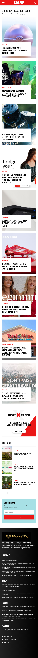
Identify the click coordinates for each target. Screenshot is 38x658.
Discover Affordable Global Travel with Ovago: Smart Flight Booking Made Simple (14, 396)
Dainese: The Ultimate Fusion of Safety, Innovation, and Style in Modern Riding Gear (18, 572)
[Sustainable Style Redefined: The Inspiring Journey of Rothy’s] (19, 210)
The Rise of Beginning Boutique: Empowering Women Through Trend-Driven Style (15, 309)
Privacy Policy (8, 636)
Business (5, 171)
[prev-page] (3, 493)
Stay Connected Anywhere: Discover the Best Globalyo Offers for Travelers (14, 94)
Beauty (4, 44)
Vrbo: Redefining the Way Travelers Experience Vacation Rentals (24, 483)
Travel (4, 390)
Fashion (5, 217)
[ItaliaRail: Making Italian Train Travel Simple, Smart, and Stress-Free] (7, 467)
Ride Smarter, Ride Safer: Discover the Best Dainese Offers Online (13, 137)
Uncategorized (7, 344)
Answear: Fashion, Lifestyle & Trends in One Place (17, 575)
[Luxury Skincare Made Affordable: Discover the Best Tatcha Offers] (19, 37)
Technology (6, 87)
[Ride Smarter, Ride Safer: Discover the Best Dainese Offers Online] (19, 124)
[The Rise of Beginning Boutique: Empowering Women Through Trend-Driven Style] (19, 296)
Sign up (19, 517)
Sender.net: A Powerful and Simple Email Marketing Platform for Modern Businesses (14, 179)
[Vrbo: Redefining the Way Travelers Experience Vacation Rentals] (7, 482)
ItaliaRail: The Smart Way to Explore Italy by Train (22, 454)
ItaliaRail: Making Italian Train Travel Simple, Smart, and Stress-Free (24, 468)
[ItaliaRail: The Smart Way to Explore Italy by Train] (7, 453)
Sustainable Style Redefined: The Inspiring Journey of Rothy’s (14, 223)
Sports (4, 131)
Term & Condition (10, 640)
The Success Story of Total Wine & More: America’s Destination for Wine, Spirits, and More (14, 351)
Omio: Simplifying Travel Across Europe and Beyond (17, 597)
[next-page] (6, 493)
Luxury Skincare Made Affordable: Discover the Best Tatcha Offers (15, 51)
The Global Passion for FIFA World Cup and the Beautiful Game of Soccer (14, 266)
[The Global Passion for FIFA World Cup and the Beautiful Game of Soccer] (19, 253)
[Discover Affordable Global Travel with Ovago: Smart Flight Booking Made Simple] (19, 383)
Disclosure (7, 643)
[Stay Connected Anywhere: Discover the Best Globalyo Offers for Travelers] (19, 81)
